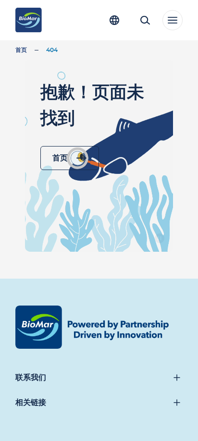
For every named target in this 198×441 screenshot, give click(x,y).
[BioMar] (28, 20)
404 (52, 49)
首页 (21, 49)
